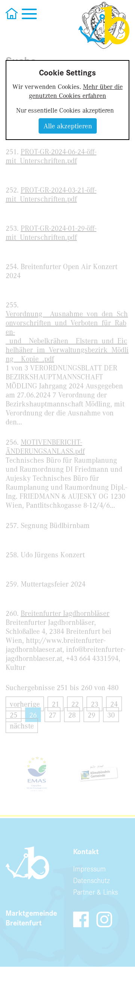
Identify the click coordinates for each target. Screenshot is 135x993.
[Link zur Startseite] (103, 25)
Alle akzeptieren (68, 126)
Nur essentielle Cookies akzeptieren (65, 109)
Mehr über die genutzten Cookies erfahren (76, 91)
